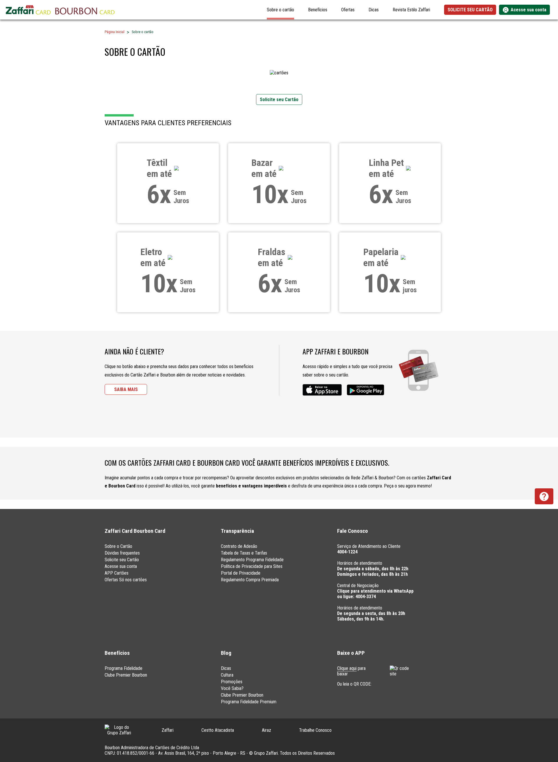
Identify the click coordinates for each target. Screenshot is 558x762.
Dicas (374, 9)
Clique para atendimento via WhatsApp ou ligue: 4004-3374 (375, 593)
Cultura (227, 675)
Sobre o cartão (280, 9)
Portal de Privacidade (240, 573)
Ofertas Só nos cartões (126, 579)
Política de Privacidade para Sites (251, 566)
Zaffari (168, 730)
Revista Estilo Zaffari (411, 9)
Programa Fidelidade (123, 668)
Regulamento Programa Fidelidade (252, 559)
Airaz (266, 730)
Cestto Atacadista (217, 730)
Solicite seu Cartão (122, 559)
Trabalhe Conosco (315, 730)
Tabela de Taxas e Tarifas (244, 553)
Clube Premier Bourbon (126, 675)
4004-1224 (347, 552)
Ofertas (348, 9)
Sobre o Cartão (118, 546)
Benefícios (317, 9)
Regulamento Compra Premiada (250, 579)
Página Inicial (114, 32)
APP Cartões (116, 573)
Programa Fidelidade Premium (248, 701)
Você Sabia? (232, 688)
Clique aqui (347, 668)
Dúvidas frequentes (122, 553)
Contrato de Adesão (239, 546)
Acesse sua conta (121, 566)
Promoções (231, 681)
